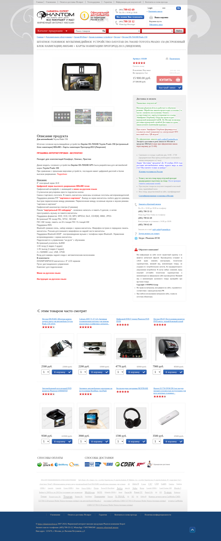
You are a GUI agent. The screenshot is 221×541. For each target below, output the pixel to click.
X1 (128, 496)
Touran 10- (79, 497)
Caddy (163, 484)
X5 (133, 497)
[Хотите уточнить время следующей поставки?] (169, 87)
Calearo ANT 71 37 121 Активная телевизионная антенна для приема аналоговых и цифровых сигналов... (94, 321)
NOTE (99, 492)
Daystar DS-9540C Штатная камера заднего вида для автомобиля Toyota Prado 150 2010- (57, 321)
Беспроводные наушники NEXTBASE (132, 388)
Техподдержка (93, 2)
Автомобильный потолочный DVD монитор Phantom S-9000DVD (56, 389)
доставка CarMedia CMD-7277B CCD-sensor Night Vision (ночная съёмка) (135, 501)
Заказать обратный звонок (150, 204)
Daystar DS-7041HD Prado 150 (134, 37)
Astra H (135, 484)
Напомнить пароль (155, 11)
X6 (137, 496)
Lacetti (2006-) (152, 488)
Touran (67, 496)
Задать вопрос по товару (149, 233)
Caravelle (58, 488)
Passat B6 (128, 492)
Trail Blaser (88, 496)
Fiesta (96, 488)
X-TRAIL (120, 496)
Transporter (99, 496)
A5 (129, 484)
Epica (77, 488)
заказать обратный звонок (107, 527)
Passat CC (138, 492)
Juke (134, 488)
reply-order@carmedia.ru (161, 229)
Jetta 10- (127, 488)
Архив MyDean (80, 37)
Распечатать (175, 58)
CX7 (150, 484)
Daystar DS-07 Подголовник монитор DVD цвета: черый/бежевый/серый (169, 320)
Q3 (156, 492)
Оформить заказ (156, 24)
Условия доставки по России (151, 171)
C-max (143, 484)
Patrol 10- (149, 492)
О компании (51, 2)
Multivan (90, 492)
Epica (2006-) (86, 488)
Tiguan (44, 496)
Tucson (110, 497)
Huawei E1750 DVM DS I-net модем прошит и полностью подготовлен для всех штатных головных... (169, 390)
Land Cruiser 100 (166, 488)
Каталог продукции (50, 30)
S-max (168, 492)
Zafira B (143, 496)
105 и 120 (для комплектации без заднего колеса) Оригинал (58, 480)
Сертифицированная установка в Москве (156, 196)
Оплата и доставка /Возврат (71, 2)
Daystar (117, 37)
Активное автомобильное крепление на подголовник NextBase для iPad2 (95, 389)
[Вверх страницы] (192, 530)
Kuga (142, 488)
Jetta (120, 488)
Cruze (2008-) (69, 488)
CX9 (157, 484)
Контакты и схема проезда (156, 2)
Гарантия (108, 2)
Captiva (171, 484)
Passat (120, 492)
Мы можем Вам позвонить (130, 17)
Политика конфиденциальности (158, 515)
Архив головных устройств (100, 37)
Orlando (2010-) (110, 492)
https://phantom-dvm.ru (47, 524)
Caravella (50, 488)
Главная (39, 2)
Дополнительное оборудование (58, 37)
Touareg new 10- (55, 497)
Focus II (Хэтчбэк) (107, 488)
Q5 (161, 492)
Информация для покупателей (128, 2)
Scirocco (177, 492)
